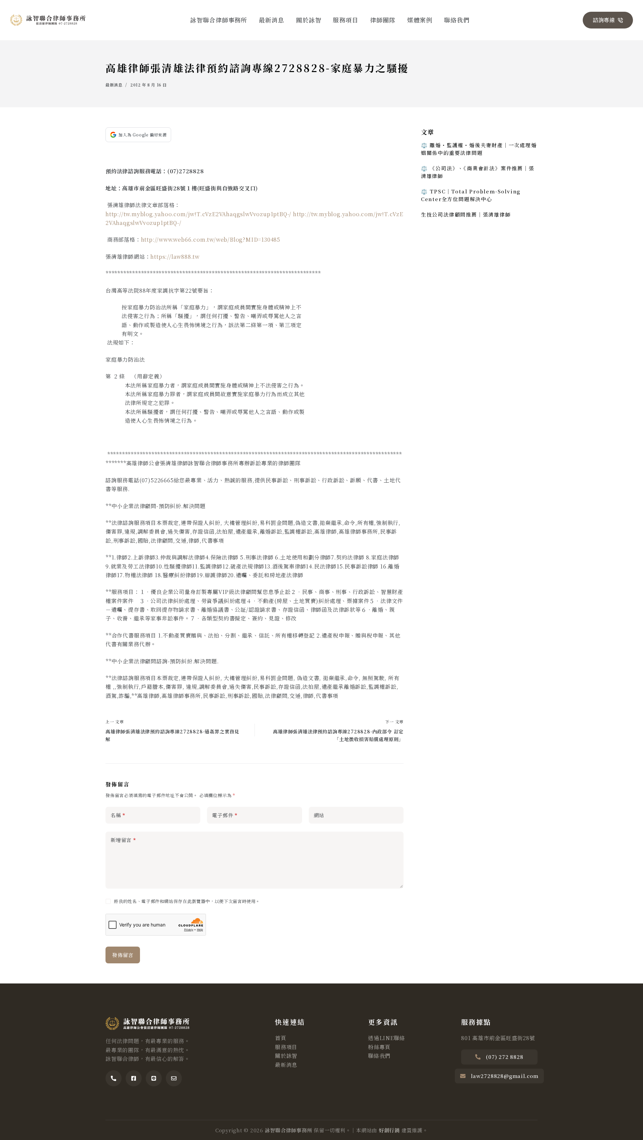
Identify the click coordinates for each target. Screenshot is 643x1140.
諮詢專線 (604, 20)
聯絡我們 (457, 19)
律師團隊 (383, 19)
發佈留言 (122, 954)
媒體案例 (420, 19)
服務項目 (345, 19)
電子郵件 (224, 815)
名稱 (118, 815)
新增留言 (123, 839)
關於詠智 (309, 19)
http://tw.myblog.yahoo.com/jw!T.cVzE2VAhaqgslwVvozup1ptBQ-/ (198, 214)
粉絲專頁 (379, 1047)
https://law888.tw (175, 256)
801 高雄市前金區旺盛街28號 (498, 1038)
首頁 (280, 1038)
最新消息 (271, 19)
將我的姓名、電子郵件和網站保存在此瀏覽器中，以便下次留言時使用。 (187, 901)
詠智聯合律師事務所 (218, 19)
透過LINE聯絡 (386, 1038)
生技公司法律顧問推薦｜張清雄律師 (466, 214)
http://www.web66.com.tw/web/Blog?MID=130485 (210, 239)
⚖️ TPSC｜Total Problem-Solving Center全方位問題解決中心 (470, 195)
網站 (319, 815)
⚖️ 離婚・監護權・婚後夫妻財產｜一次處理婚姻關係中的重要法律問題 (479, 148)
